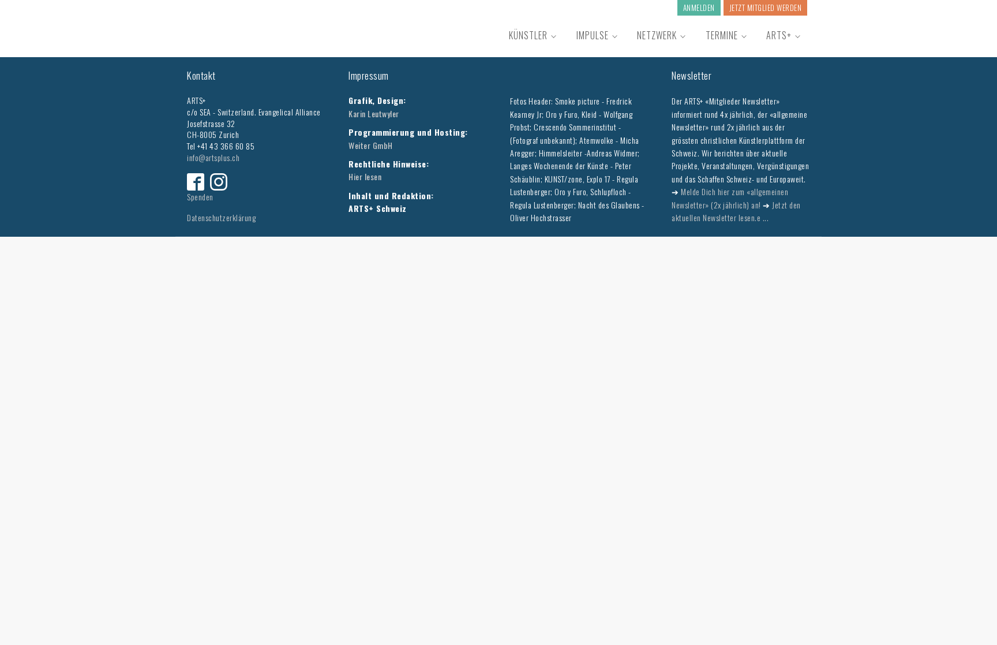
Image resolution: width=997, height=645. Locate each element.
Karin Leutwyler (373, 113)
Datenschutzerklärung (221, 217)
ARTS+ (779, 35)
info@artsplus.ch (213, 157)
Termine (722, 35)
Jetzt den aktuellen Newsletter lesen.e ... (736, 211)
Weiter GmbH (370, 145)
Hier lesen (364, 176)
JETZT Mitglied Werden (765, 7)
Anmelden (699, 7)
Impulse (592, 35)
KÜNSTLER (528, 35)
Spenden (200, 197)
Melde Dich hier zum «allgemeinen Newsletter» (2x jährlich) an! (730, 197)
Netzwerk (657, 35)
